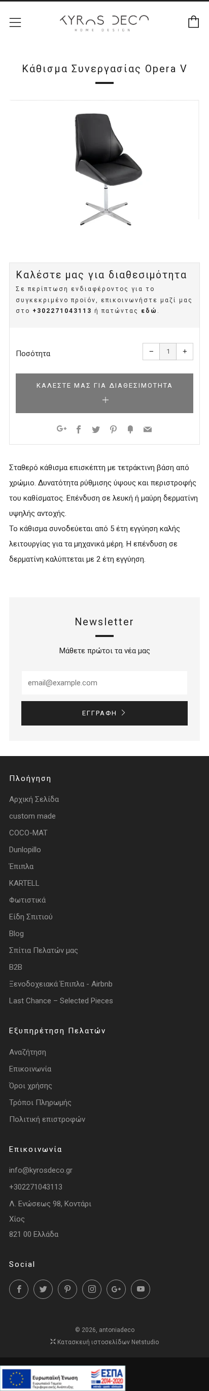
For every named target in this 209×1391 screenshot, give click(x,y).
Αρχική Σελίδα (34, 799)
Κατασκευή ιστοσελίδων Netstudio (108, 1342)
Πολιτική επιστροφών (47, 1119)
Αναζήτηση (27, 1052)
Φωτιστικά (27, 900)
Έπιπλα (21, 866)
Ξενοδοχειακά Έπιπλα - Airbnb (61, 984)
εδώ (149, 310)
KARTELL (24, 883)
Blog (16, 933)
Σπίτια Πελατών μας (43, 950)
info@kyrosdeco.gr (41, 1170)
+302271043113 (62, 310)
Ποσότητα (33, 353)
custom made (32, 816)
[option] (104, 167)
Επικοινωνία (30, 1069)
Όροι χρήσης (30, 1085)
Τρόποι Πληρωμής (40, 1102)
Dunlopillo (25, 849)
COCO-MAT (28, 832)
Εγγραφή (99, 713)
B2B (15, 967)
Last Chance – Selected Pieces (61, 1000)
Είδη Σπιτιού (31, 916)
